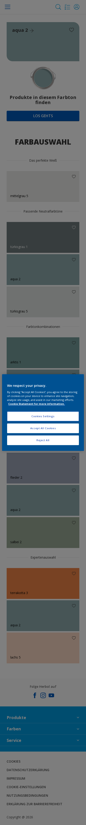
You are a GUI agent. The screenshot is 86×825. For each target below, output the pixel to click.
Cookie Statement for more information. (36, 403)
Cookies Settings (43, 416)
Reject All (43, 440)
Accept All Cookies (43, 428)
